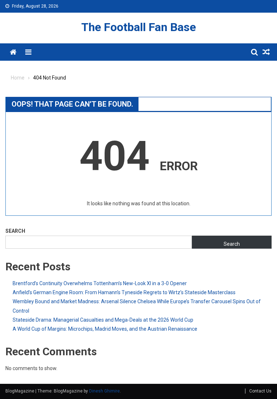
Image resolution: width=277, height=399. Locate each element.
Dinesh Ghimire (104, 391)
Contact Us (260, 391)
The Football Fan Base (138, 27)
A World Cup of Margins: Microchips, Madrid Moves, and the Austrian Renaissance (105, 329)
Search (15, 231)
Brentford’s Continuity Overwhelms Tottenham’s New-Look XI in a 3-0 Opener (100, 283)
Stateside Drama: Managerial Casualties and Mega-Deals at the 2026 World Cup (103, 320)
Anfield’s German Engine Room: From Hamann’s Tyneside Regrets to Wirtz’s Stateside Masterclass (124, 292)
